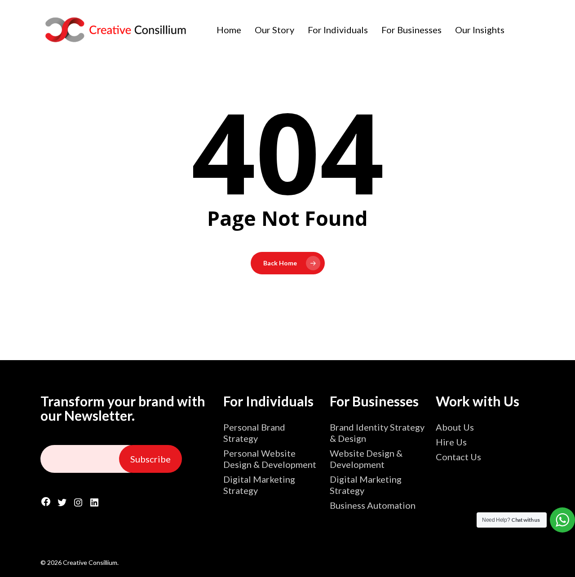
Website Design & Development (366, 459)
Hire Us (451, 441)
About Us (455, 427)
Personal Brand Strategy (254, 433)
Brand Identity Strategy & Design (377, 433)
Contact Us (458, 456)
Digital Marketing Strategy (259, 485)
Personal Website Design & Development (269, 459)
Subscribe (150, 459)
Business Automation (373, 505)
